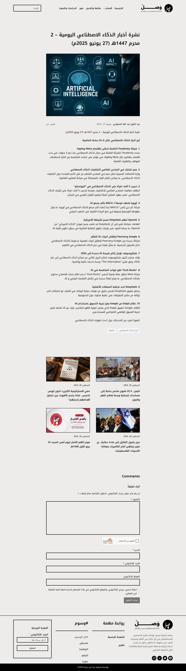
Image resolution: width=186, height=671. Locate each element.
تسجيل (32, 648)
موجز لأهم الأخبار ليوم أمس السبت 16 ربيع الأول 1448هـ (69, 444)
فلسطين (83, 643)
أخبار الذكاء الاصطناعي (128, 330)
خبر (47, 124)
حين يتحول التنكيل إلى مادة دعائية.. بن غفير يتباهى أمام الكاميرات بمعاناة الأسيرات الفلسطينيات (118, 446)
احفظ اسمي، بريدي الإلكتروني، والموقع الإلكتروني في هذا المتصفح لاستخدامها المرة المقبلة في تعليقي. (92, 591)
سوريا (85, 661)
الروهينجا (83, 649)
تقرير (52, 124)
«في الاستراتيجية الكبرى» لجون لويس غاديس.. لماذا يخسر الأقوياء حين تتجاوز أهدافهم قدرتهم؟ (68, 395)
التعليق (135, 499)
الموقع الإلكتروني (131, 576)
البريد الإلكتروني (131, 563)
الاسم (136, 550)
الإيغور (84, 655)
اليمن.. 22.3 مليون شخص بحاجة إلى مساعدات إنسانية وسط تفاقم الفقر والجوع (120, 395)
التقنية (111, 330)
